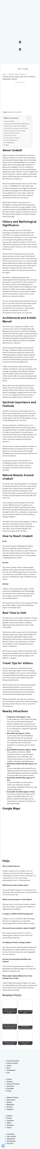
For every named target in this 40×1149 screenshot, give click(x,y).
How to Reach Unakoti (12, 133)
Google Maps (10, 142)
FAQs (7, 145)
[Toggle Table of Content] (28, 118)
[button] (20, 42)
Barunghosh (17, 112)
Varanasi (25, 237)
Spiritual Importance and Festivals (16, 128)
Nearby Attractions (11, 140)
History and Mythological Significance (17, 124)
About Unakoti (9, 121)
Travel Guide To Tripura (17, 74)
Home (4, 74)
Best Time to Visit (10, 135)
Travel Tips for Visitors (12, 138)
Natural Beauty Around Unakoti (15, 131)
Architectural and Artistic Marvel (16, 126)
